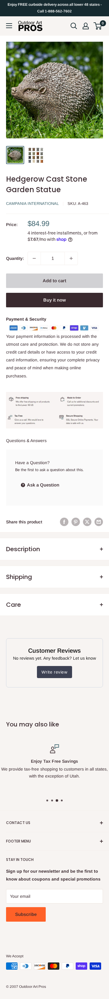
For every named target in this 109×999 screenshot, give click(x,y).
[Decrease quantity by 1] (34, 258)
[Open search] (74, 26)
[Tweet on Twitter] (87, 522)
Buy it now (54, 299)
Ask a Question (42, 484)
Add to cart (54, 280)
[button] (98, 26)
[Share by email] (98, 522)
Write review (54, 672)
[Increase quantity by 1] (71, 258)
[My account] (86, 26)
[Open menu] (9, 25)
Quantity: (15, 258)
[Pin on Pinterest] (75, 522)
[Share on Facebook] (64, 522)
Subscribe (26, 914)
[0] (98, 26)
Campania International (32, 203)
